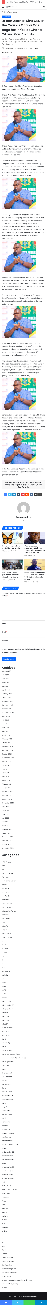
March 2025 (6, 735)
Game (4, 1088)
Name (4, 623)
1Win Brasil (5, 877)
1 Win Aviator (6, 862)
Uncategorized (7, 1265)
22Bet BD (5, 949)
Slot (3, 1242)
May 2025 (5, 727)
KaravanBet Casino (8, 1099)
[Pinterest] (23, 494)
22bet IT (5, 952)
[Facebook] (5, 494)
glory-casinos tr (7, 1095)
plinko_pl (5, 1216)
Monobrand (6, 1122)
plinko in (5, 1208)
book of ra (5, 1031)
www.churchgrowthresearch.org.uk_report (17, 1280)
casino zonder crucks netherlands (14, 1058)
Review (4, 1231)
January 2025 (6, 743)
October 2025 (7, 709)
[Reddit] (27, 494)
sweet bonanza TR (8, 1261)
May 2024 (5, 773)
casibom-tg (6, 1043)
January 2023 (6, 833)
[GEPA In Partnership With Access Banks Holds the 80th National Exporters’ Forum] (34, 564)
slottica (4, 1254)
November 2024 (7, 750)
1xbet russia (6, 930)
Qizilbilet (5, 1227)
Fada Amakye (9, 48)
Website (5, 640)
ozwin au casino (7, 1171)
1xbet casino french (9, 911)
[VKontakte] (31, 494)
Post (3, 1223)
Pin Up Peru (6, 1193)
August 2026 (6, 671)
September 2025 (8, 712)
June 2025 (5, 724)
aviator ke (5, 1016)
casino (4, 1046)
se (2, 1238)
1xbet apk (5, 900)
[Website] (23, 521)
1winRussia (5, 896)
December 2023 (7, 792)
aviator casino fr (7, 1009)
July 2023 (5, 810)
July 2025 (5, 720)
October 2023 (7, 799)
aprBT (4, 982)
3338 (3, 960)
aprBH (4, 979)
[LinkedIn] (14, 494)
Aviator (4, 997)
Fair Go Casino (7, 1077)
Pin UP (4, 1182)
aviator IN (5, 1013)
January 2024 (6, 788)
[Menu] (3, 7)
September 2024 (8, 758)
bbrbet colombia (7, 1028)
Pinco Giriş (5, 1197)
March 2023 (6, 825)
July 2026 (5, 675)
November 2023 (7, 795)
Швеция (4, 1287)
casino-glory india (8, 1062)
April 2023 (5, 822)
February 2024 (7, 784)
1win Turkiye (6, 892)
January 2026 (6, 697)
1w (3, 869)
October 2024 (7, 754)
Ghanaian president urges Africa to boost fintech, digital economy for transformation (34, 549)
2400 (3, 956)
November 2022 (7, 840)
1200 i (4, 866)
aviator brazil (6, 1001)
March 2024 (6, 780)
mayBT (4, 1118)
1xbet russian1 (7, 937)
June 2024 (5, 769)
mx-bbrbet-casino (8, 1159)
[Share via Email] (36, 494)
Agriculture (6, 975)
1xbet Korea (6, 918)
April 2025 (5, 731)
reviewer (5, 1235)
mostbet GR (6, 1129)
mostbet (5, 1126)
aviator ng (5, 1020)
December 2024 (7, 746)
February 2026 (7, 694)
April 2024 (5, 776)
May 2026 (5, 682)
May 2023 (5, 818)
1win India (5, 888)
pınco (4, 1205)
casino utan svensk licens (11, 1054)
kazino (4, 1103)
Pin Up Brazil (6, 1186)
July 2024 (5, 765)
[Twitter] (10, 494)
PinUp (4, 1201)
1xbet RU (5, 926)
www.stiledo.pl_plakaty (10, 1284)
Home (5, 12)
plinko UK (5, 1212)
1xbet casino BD (7, 907)
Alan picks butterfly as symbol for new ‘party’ (11, 547)
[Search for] (44, 7)
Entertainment (7, 1073)
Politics (4, 1220)
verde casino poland (9, 1269)
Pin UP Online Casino (9, 1190)
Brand (4, 1039)
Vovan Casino (6, 1276)
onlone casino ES (8, 1167)
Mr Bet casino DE (8, 1152)
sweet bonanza (7, 1257)
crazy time (5, 1065)
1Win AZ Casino (7, 873)
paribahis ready (7, 1174)
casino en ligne (7, 1050)
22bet (4, 945)
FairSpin (4, 1080)
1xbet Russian (7, 933)
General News (7, 1092)
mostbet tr (5, 1148)
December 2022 (7, 837)
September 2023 (8, 803)
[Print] (40, 494)
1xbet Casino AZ (7, 903)
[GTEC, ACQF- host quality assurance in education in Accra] (12, 564)
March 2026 (6, 690)
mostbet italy (6, 1137)
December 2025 (7, 701)
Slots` (4, 1250)
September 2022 (8, 848)
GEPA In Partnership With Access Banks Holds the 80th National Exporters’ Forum (34, 575)
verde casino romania (9, 1272)
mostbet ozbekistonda (10, 1144)
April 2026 (5, 686)
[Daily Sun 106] (11, 7)
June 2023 (5, 814)
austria (4, 994)
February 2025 (7, 739)
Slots (3, 1246)
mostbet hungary (8, 1133)
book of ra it (6, 1035)
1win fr (4, 885)
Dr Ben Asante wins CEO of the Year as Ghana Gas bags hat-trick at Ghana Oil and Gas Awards (23, 484)
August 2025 (6, 716)
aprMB (4, 986)
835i (3, 967)
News (4, 1163)
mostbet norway (7, 1141)
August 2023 (6, 807)
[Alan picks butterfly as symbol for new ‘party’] (12, 538)
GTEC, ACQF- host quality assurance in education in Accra (10, 574)
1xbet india (5, 915)
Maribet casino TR (8, 1114)
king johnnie (6, 1107)
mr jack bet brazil (8, 1156)
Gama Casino (6, 1084)
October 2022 (7, 844)
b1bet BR (5, 1024)
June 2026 (5, 679)
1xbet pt (5, 922)
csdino (4, 1069)
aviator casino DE (8, 1005)
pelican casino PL (8, 1178)
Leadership (13, 12)
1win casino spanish (9, 881)
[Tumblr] (18, 494)
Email (4, 632)
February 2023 (7, 829)
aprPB (4, 990)
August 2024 (6, 761)
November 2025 (7, 705)
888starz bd (6, 971)
